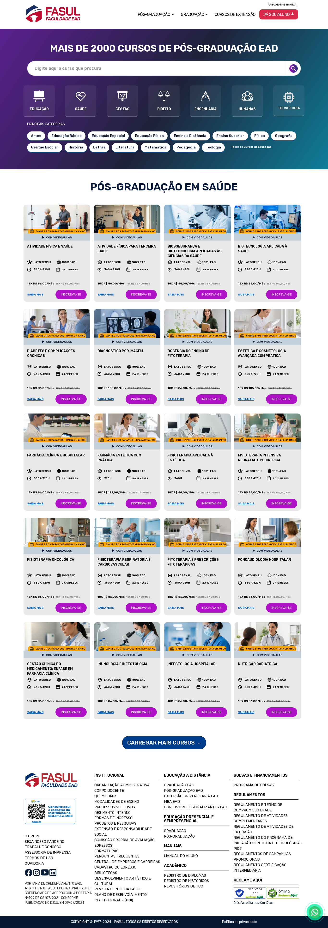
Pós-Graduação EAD (183, 790)
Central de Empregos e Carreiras (127, 862)
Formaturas (106, 851)
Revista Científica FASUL (117, 889)
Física (259, 136)
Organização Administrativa (122, 785)
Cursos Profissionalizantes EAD (195, 807)
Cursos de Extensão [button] (235, 14)
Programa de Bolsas (254, 785)
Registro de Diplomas (185, 875)
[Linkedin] (52, 872)
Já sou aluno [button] (277, 14)
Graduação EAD (179, 785)
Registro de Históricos (186, 881)
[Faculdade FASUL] (51, 783)
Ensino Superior (230, 136)
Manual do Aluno (181, 856)
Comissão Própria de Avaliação (124, 840)
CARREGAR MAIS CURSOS (161, 742)
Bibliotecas (105, 873)
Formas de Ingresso (113, 818)
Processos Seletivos (114, 807)
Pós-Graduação (179, 836)
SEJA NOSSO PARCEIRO (44, 841)
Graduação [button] (193, 14)
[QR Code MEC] (50, 816)
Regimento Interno (112, 812)
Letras (99, 147)
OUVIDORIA (34, 863)
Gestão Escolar (44, 147)
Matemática (155, 147)
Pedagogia (186, 147)
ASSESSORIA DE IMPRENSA (48, 852)
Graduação (175, 831)
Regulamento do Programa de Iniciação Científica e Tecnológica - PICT (268, 843)
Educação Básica (66, 136)
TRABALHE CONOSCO (43, 847)
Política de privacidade (239, 922)
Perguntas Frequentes (117, 856)
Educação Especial (108, 136)
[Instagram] (36, 872)
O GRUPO (32, 836)
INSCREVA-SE (71, 294)
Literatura (124, 147)
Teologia (213, 147)
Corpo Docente (109, 790)
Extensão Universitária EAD (191, 796)
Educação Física (149, 136)
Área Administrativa (282, 4)
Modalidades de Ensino (116, 801)
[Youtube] (45, 872)
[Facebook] (28, 872)
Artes (36, 136)
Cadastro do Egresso (115, 867)
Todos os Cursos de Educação (251, 146)
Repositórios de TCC (183, 886)
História (75, 147)
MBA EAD (172, 801)
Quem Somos (105, 796)
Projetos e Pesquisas (115, 823)
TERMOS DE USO (39, 858)
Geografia (283, 136)
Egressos (103, 845)
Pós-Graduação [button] (154, 14)
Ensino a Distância (190, 136)
